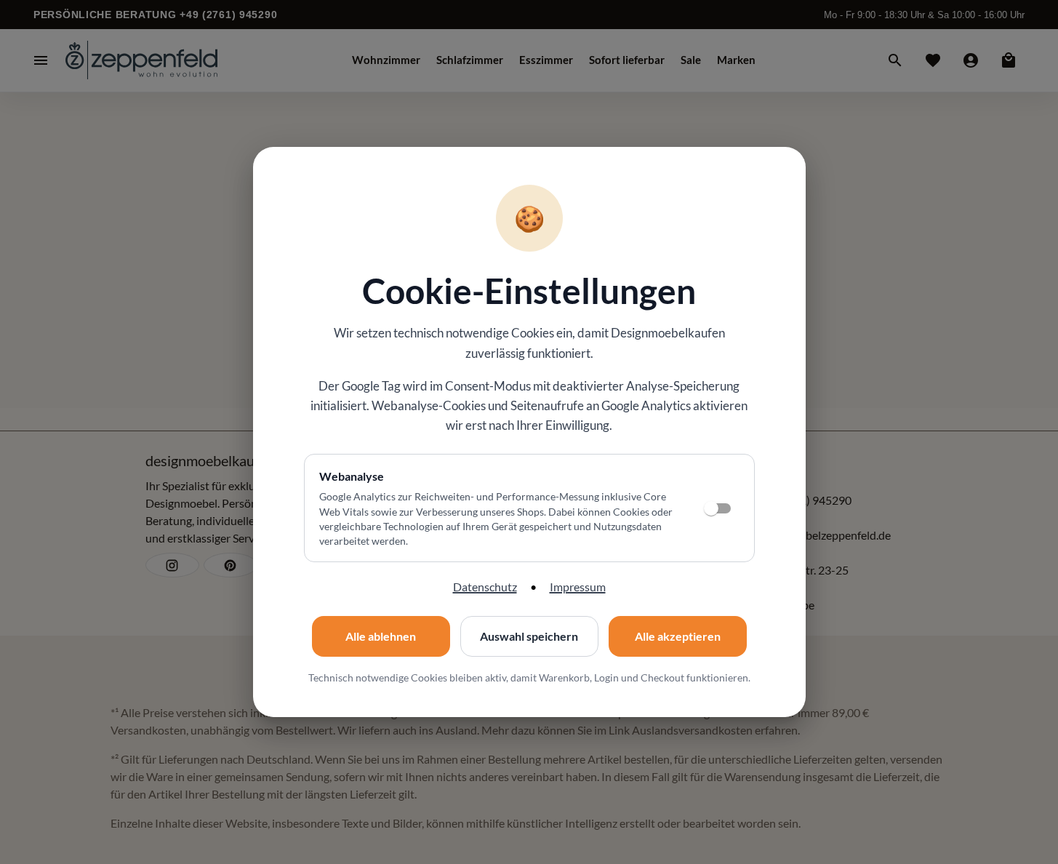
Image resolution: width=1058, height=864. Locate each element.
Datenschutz (485, 586)
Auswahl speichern (529, 636)
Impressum (578, 586)
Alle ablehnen (380, 636)
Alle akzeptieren (678, 636)
